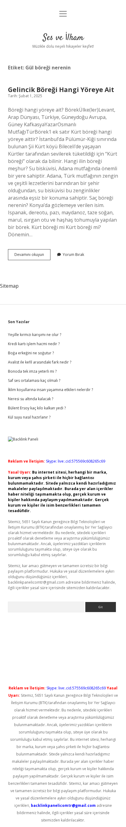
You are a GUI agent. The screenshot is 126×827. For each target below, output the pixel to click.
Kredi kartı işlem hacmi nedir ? (34, 343)
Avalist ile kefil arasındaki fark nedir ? (39, 362)
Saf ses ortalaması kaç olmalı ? (34, 380)
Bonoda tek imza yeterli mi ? (32, 371)
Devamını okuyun (32, 256)
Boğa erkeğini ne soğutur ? (31, 353)
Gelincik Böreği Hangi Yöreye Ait (61, 89)
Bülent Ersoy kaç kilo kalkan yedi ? (37, 408)
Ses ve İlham (63, 38)
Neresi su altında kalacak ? (30, 398)
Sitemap (9, 285)
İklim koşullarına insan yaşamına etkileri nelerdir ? (50, 389)
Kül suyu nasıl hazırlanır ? (29, 417)
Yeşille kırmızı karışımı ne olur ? (34, 334)
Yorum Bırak (73, 254)
